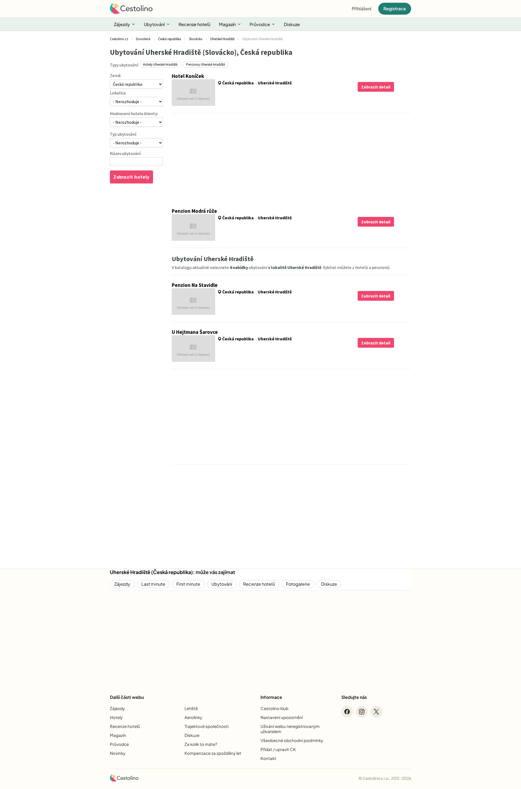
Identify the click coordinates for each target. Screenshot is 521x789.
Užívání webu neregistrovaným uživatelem (290, 729)
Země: (115, 75)
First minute (188, 584)
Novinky (117, 753)
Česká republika (172, 572)
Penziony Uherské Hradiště (205, 64)
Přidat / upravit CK (278, 749)
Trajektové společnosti (206, 726)
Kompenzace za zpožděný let (213, 753)
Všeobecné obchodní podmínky (291, 740)
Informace (271, 697)
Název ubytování (125, 153)
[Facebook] (347, 711)
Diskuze (292, 24)
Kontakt (268, 758)
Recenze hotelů (194, 24)
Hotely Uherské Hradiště (160, 64)
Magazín (227, 24)
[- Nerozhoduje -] (136, 142)
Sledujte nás (354, 697)
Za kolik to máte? (201, 744)
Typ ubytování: (123, 134)
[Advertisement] (291, 160)
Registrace (394, 8)
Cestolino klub (274, 708)
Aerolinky (193, 717)
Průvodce (260, 24)
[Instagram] (361, 711)
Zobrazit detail (375, 87)
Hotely (116, 717)
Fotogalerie (298, 584)
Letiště (191, 708)
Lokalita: (118, 93)
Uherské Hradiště (130, 572)
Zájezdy (122, 24)
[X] (376, 711)
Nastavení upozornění (281, 717)
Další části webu (127, 697)
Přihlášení (361, 8)
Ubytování (154, 24)
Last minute (153, 584)
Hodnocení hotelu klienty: (134, 113)
